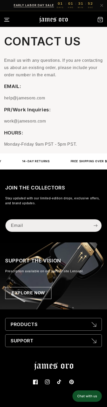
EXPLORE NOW (28, 293)
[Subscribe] (96, 225)
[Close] (101, 5)
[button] (10, 20)
